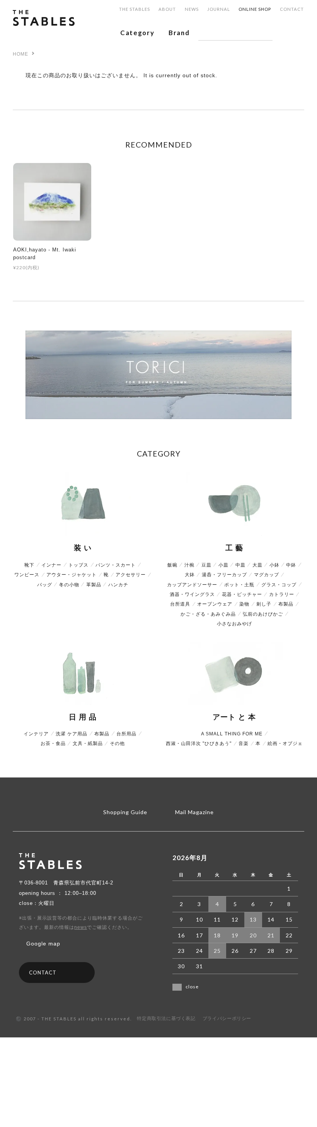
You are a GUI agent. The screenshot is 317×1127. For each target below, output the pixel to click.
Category (137, 33)
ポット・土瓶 (239, 584)
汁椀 (189, 565)
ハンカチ (118, 584)
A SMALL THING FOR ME (231, 734)
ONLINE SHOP (255, 9)
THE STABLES (134, 9)
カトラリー (281, 594)
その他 (117, 743)
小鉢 (274, 565)
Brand (179, 33)
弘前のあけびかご (263, 614)
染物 (244, 604)
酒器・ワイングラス (192, 594)
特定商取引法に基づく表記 (166, 1018)
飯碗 (172, 565)
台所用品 (126, 734)
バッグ (44, 584)
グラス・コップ (279, 584)
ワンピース (26, 574)
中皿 (240, 565)
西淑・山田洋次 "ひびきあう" (199, 743)
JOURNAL (218, 9)
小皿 (223, 565)
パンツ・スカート (115, 565)
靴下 (29, 565)
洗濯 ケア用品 (71, 734)
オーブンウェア (214, 604)
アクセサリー (131, 574)
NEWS (192, 9)
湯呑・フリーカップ (224, 574)
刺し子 (263, 604)
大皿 (257, 565)
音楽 (244, 743)
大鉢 (190, 574)
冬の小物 (69, 584)
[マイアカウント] (285, 32)
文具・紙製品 (88, 743)
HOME (20, 54)
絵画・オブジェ (285, 743)
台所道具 (180, 604)
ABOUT (167, 9)
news (80, 927)
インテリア (36, 734)
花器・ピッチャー (242, 594)
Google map (43, 943)
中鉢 (291, 565)
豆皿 (206, 565)
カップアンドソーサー (192, 584)
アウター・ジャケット (71, 574)
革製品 (93, 584)
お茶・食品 (53, 743)
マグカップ (266, 574)
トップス (78, 565)
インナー (51, 565)
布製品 (285, 604)
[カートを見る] (300, 32)
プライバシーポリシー (227, 1018)
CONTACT (292, 9)
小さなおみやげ (234, 623)
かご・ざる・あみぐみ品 (208, 614)
